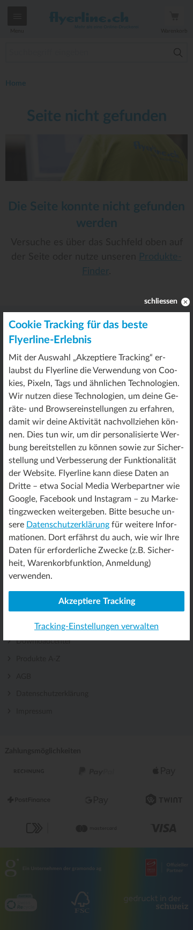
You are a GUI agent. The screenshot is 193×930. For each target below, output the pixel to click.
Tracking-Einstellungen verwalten (96, 626)
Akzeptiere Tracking (96, 601)
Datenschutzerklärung (67, 524)
